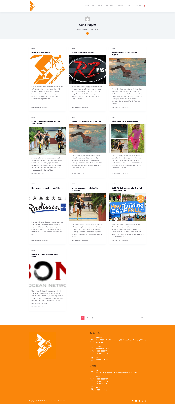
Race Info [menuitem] (99, 6)
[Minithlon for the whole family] (127, 138)
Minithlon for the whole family (125, 121)
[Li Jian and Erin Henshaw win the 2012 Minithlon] (47, 141)
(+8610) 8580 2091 (102, 359)
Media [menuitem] (130, 6)
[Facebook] (133, 401)
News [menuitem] (92, 6)
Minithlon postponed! (40, 52)
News (33, 48)
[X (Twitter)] (136, 401)
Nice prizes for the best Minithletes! (47, 188)
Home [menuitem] (87, 6)
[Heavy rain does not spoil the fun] (87, 138)
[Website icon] (87, 33)
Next (141, 318)
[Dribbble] (142, 401)
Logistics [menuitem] (121, 6)
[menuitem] (144, 6)
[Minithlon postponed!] (47, 69)
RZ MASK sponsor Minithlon (84, 52)
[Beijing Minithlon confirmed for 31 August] (127, 72)
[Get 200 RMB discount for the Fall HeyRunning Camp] (127, 207)
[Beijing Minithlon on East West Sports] (47, 274)
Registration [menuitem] (110, 6)
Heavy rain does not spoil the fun (86, 121)
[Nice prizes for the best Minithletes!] (47, 205)
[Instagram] (139, 401)
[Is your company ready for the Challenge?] (87, 207)
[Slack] (145, 401)
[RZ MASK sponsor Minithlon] (87, 69)
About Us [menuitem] (138, 6)
